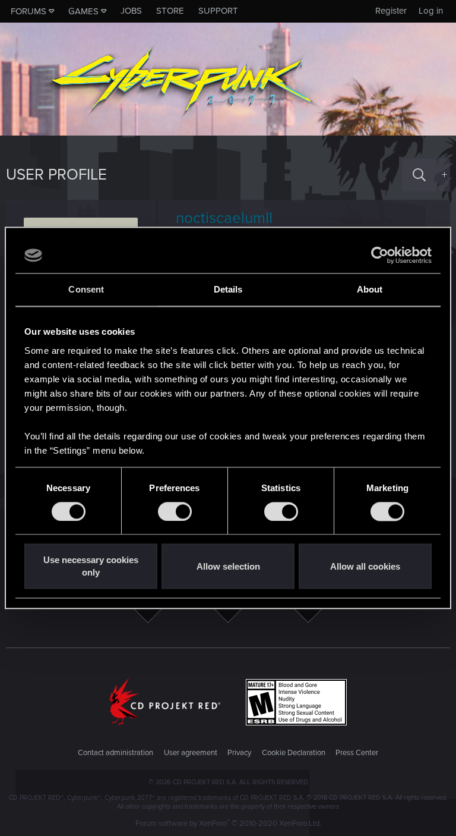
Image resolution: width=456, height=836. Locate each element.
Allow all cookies (365, 566)
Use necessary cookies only (90, 566)
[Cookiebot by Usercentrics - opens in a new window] (380, 255)
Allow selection (228, 566)
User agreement (190, 753)
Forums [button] (28, 11)
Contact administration (115, 753)
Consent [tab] (86, 289)
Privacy (239, 753)
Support (218, 10)
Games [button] (83, 11)
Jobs (131, 10)
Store (170, 10)
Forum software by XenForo (228, 823)
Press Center (356, 753)
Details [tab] (228, 289)
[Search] (419, 175)
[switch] (175, 511)
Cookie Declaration (293, 753)
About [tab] (370, 289)
